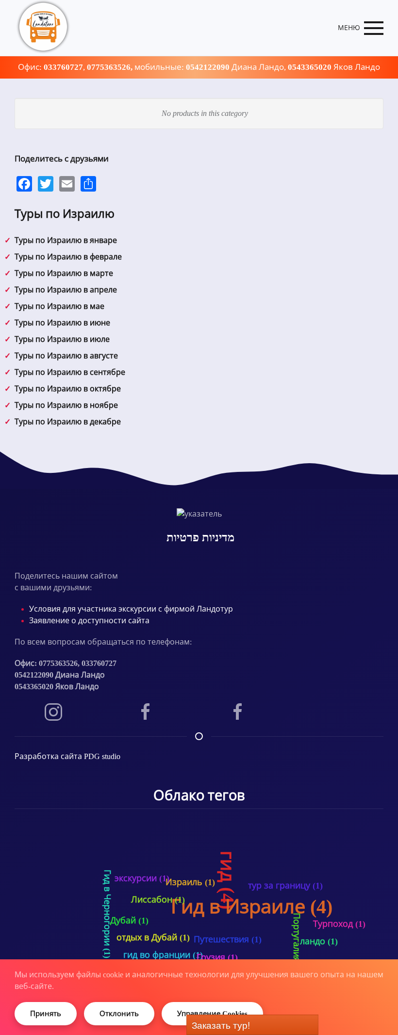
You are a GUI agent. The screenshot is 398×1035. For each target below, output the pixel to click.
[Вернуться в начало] (44, 28)
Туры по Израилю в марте (64, 273)
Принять (45, 1014)
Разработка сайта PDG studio (67, 756)
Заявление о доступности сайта (89, 620)
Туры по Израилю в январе (66, 240)
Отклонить (119, 1014)
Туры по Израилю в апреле (66, 290)
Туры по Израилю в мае (59, 306)
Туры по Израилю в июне (62, 323)
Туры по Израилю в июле (62, 339)
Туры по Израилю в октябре (68, 389)
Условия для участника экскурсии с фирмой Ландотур (131, 609)
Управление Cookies (212, 1014)
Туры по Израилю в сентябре (70, 372)
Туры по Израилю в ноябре (66, 405)
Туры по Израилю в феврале (68, 257)
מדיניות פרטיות (200, 537)
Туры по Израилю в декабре (68, 422)
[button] (361, 28)
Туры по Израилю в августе (66, 356)
